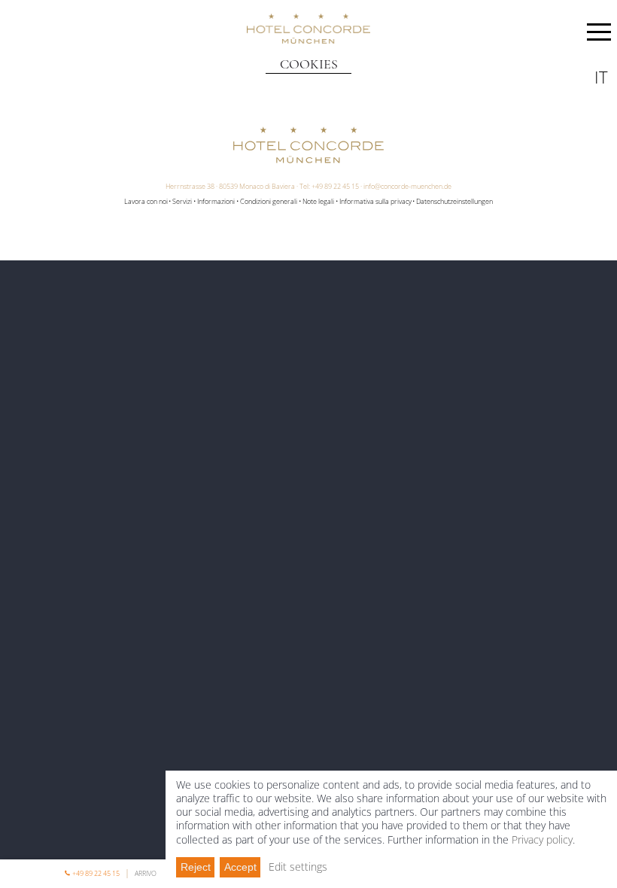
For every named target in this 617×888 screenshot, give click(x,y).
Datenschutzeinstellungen (454, 201)
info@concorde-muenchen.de (407, 186)
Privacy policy (542, 839)
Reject (196, 867)
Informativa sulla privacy (375, 201)
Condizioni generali (268, 201)
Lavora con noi (146, 201)
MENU (599, 34)
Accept (240, 867)
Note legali (318, 201)
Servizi (182, 201)
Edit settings (298, 867)
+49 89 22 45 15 (335, 186)
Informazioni (216, 201)
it (601, 76)
